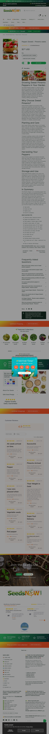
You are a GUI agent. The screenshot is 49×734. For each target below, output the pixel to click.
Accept (24, 730)
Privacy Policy (29, 726)
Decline (37, 730)
